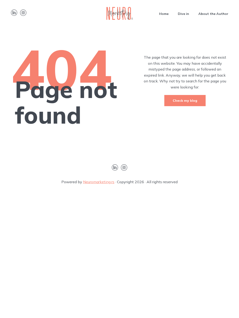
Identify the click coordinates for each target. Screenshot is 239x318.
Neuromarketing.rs (98, 181)
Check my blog (185, 100)
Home (164, 14)
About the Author (213, 14)
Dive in (183, 14)
